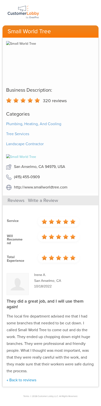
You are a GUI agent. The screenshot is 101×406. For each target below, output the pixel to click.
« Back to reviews (21, 380)
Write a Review (43, 200)
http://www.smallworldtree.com (40, 187)
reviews (55, 100)
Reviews (16, 200)
